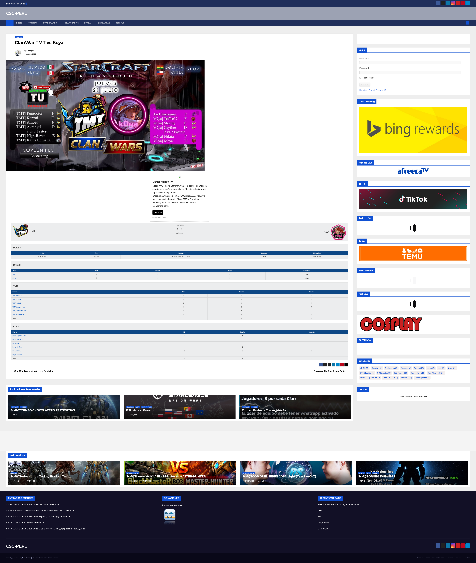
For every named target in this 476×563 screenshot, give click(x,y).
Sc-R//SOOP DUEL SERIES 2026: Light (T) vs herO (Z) (279, 476)
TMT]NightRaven (18, 314)
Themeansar (53, 558)
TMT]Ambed (17, 299)
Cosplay (420, 558)
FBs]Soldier (323, 522)
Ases (320, 510)
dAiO (320, 516)
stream (88, 23)
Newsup (42, 558)
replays (120, 23)
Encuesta (406, 368)
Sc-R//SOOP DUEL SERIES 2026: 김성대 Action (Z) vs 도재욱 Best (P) (39, 528)
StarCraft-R (50, 23)
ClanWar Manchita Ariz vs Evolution (34, 371)
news (452, 368)
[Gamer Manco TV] (179, 198)
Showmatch (418, 373)
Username (364, 58)
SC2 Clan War (367, 373)
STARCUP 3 (323, 528)
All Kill (364, 368)
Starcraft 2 (72, 23)
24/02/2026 (133, 481)
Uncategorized (422, 378)
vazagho (30, 51)
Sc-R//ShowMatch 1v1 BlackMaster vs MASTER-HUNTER (166, 476)
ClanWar (19, 37)
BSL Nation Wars (138, 410)
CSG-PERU (16, 13)
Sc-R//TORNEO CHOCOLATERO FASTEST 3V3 (43, 410)
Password (364, 68)
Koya (14, 278)
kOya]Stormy (17, 355)
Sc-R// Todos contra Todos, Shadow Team (40, 476)
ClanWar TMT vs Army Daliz (329, 371)
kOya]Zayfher (17, 347)
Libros (431, 368)
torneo (23, 407)
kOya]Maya (16, 343)
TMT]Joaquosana (19, 307)
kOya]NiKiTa (17, 351)
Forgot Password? (377, 90)
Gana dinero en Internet (435, 558)
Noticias (33, 23)
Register (363, 90)
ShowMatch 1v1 (436, 373)
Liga (137, 407)
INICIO (19, 23)
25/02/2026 (18, 481)
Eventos (467, 558)
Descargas (104, 23)
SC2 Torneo (401, 373)
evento (419, 368)
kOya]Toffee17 (18, 339)
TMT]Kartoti (17, 303)
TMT (14, 274)
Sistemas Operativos (370, 378)
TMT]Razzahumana (19, 311)
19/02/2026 (249, 481)
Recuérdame (368, 78)
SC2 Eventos (384, 373)
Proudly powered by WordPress (18, 558)
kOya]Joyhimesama (20, 336)
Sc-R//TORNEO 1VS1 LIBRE (376, 476)
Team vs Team (146, 407)
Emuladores (391, 368)
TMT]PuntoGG (17, 295)
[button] (463, 23)
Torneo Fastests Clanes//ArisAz (264, 410)
